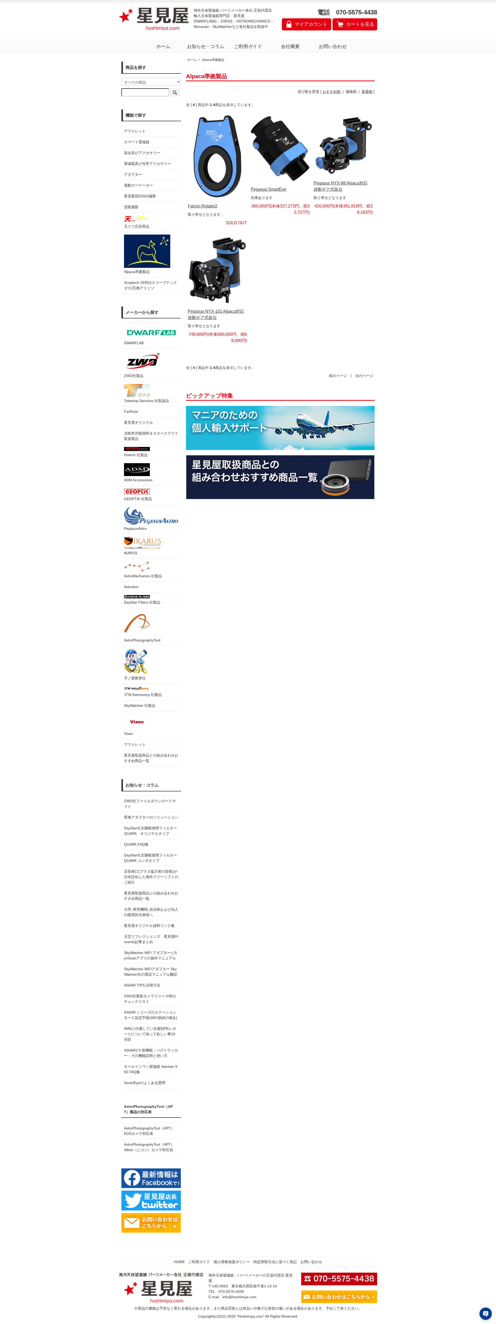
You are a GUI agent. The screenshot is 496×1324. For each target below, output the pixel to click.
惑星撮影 (131, 207)
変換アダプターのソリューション (151, 817)
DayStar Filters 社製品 (142, 602)
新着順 (367, 92)
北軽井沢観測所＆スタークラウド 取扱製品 (151, 436)
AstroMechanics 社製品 (143, 576)
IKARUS (130, 553)
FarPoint (131, 412)
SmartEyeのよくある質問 (144, 1083)
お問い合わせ (333, 46)
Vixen (128, 734)
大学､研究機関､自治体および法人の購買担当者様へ (151, 912)
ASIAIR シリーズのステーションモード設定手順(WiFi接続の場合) (150, 1015)
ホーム (163, 46)
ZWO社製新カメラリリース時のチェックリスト (150, 999)
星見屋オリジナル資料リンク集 (149, 926)
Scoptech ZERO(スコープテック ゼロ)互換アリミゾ (150, 285)
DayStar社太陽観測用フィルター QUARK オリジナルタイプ (151, 831)
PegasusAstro (135, 528)
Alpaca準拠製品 (137, 272)
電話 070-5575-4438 (347, 12)
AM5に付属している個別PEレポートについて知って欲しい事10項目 (150, 1033)
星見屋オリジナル (138, 422)
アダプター (133, 174)
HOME (179, 1262)
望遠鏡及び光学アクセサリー (147, 164)
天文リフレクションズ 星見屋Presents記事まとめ (151, 939)
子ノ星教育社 (135, 678)
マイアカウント (311, 24)
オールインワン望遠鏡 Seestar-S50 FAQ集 (150, 1069)
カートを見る (360, 24)
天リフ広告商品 (136, 226)
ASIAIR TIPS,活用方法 (142, 985)
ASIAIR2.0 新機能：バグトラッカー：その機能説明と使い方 (151, 1053)
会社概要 (290, 46)
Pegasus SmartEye (268, 189)
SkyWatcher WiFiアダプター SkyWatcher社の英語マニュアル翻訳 (150, 971)
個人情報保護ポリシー (232, 1262)
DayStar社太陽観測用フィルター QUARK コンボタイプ (151, 858)
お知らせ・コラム (205, 46)
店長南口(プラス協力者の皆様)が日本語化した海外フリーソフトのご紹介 (151, 876)
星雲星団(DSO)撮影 (140, 196)
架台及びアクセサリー (142, 153)
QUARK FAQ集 (136, 844)
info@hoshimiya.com (239, 1297)
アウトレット (135, 131)
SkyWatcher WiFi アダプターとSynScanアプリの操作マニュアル (150, 955)
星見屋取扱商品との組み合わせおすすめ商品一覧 (151, 896)
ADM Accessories (138, 480)
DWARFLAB (134, 343)
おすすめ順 (331, 92)
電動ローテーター (138, 185)
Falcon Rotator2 (202, 206)
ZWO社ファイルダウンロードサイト (150, 803)
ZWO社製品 (133, 376)
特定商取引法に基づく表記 (275, 1262)
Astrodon (131, 587)
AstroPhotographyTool (142, 640)
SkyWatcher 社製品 (139, 705)
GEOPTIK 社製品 (138, 499)
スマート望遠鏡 (136, 142)
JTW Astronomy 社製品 (143, 695)
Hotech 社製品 (136, 455)
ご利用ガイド (248, 46)
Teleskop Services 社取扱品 (146, 401)
